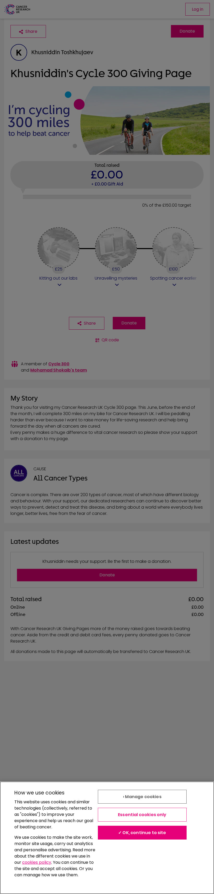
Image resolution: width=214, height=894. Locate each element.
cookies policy (36, 862)
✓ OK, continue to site (142, 833)
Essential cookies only (142, 815)
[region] (107, 837)
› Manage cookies (142, 797)
